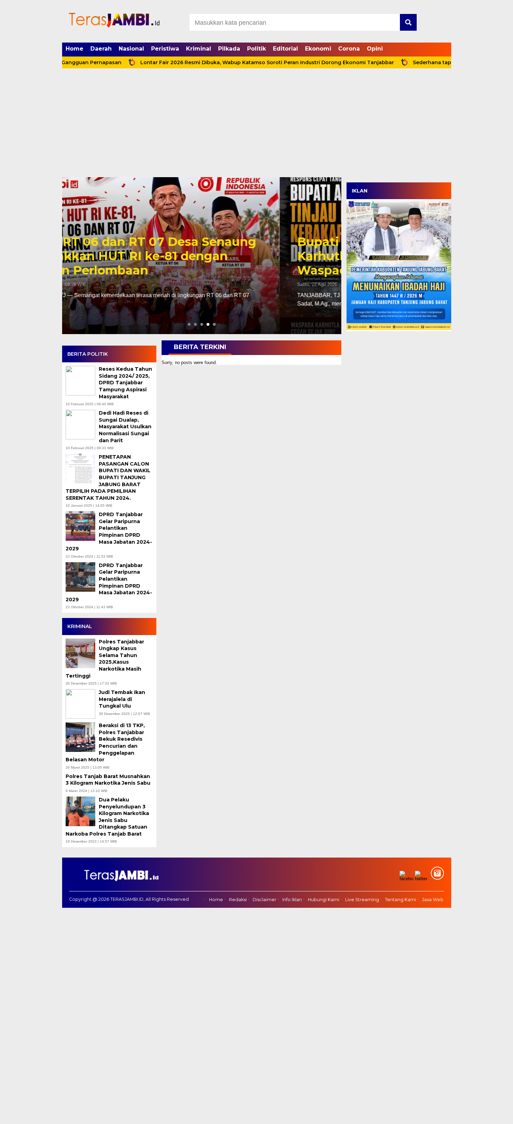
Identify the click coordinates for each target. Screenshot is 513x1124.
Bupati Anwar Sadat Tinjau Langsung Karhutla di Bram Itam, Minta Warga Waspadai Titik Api (196, 256)
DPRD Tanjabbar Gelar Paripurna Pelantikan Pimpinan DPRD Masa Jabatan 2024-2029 (109, 531)
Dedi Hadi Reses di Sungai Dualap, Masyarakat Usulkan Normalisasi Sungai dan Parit (125, 426)
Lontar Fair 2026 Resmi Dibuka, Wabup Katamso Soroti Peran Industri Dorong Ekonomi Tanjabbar (234, 62)
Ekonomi (318, 48)
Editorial (285, 48)
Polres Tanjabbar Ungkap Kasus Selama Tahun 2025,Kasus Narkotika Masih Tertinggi (105, 659)
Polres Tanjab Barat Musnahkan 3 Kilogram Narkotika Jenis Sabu (109, 779)
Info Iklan (292, 899)
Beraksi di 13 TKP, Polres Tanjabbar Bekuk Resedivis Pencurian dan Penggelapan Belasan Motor (105, 742)
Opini (375, 48)
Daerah (101, 48)
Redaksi (238, 899)
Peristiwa (165, 48)
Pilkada (229, 48)
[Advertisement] (256, 125)
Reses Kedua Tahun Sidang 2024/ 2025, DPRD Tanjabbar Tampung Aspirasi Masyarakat (125, 382)
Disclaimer (264, 899)
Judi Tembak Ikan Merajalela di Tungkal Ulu (122, 699)
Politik (256, 48)
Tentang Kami (400, 899)
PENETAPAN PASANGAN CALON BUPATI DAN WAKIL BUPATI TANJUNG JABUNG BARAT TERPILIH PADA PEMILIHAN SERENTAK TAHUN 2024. (108, 477)
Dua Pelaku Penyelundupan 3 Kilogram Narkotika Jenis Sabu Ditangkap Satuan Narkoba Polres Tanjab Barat (107, 817)
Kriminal (198, 48)
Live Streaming (362, 899)
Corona (349, 48)
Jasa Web (433, 899)
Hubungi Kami (323, 899)
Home (74, 48)
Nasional (131, 48)
